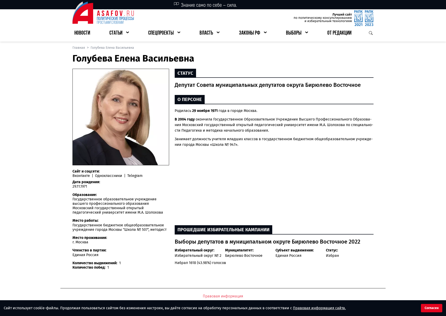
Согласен (432, 308)
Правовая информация (223, 296)
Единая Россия (288, 255)
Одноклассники (108, 175)
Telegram (134, 175)
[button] (119, 33)
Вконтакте (81, 175)
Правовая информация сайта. (319, 308)
